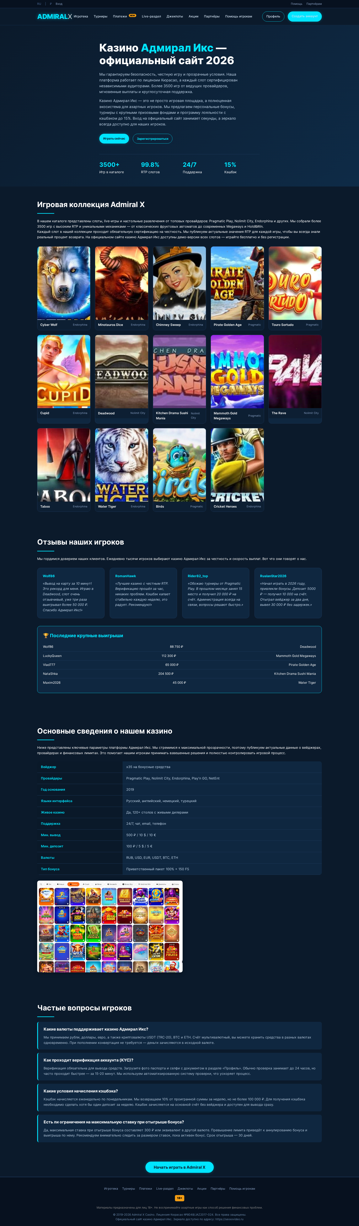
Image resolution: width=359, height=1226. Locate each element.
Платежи (124, 16)
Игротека (81, 16)
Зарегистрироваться (152, 138)
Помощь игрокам (238, 16)
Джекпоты (175, 16)
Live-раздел (151, 16)
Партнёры (212, 16)
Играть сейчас (114, 138)
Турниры (100, 16)
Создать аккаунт (305, 16)
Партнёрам (314, 3)
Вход (59, 3)
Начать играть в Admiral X (179, 1167)
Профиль (273, 16)
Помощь (296, 3)
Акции (193, 16)
